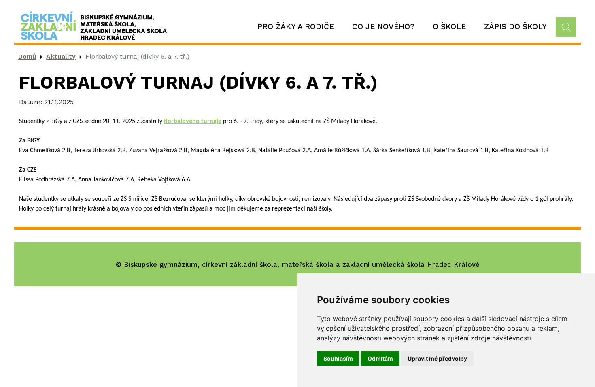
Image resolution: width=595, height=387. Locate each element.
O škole (449, 26)
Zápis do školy (515, 26)
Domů (27, 56)
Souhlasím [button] (338, 358)
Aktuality (61, 56)
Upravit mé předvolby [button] (437, 358)
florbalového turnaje (192, 121)
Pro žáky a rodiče (295, 26)
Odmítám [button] (380, 358)
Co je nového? (383, 26)
